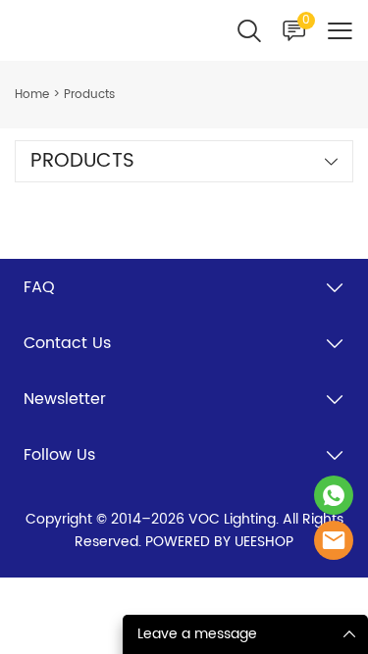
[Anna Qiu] (333, 495)
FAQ (39, 287)
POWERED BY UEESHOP (219, 541)
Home (32, 94)
